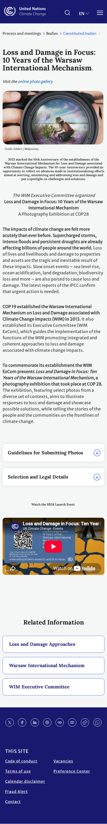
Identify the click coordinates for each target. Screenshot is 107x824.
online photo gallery (35, 81)
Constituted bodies (80, 33)
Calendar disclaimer (25, 781)
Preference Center (72, 771)
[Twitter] (9, 722)
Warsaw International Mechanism (47, 665)
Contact (13, 801)
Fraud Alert (16, 791)
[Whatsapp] (97, 722)
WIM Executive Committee (39, 687)
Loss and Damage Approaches (42, 644)
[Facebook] (22, 722)
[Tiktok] (85, 722)
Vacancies (63, 761)
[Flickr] (60, 722)
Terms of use (18, 771)
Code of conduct (21, 761)
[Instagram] (47, 722)
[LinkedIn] (35, 722)
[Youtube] (72, 722)
